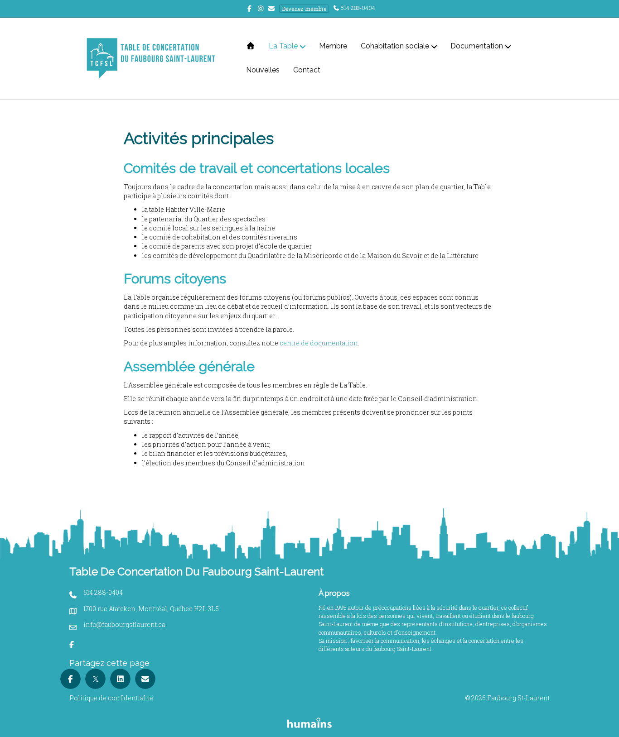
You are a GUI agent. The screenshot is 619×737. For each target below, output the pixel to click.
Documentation (476, 46)
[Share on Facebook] (70, 679)
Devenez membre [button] (304, 8)
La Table (283, 46)
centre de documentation (319, 343)
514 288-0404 (358, 7)
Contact (306, 70)
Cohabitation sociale (395, 46)
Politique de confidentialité (111, 698)
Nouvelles (263, 70)
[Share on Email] (145, 679)
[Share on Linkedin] (120, 679)
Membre (333, 46)
